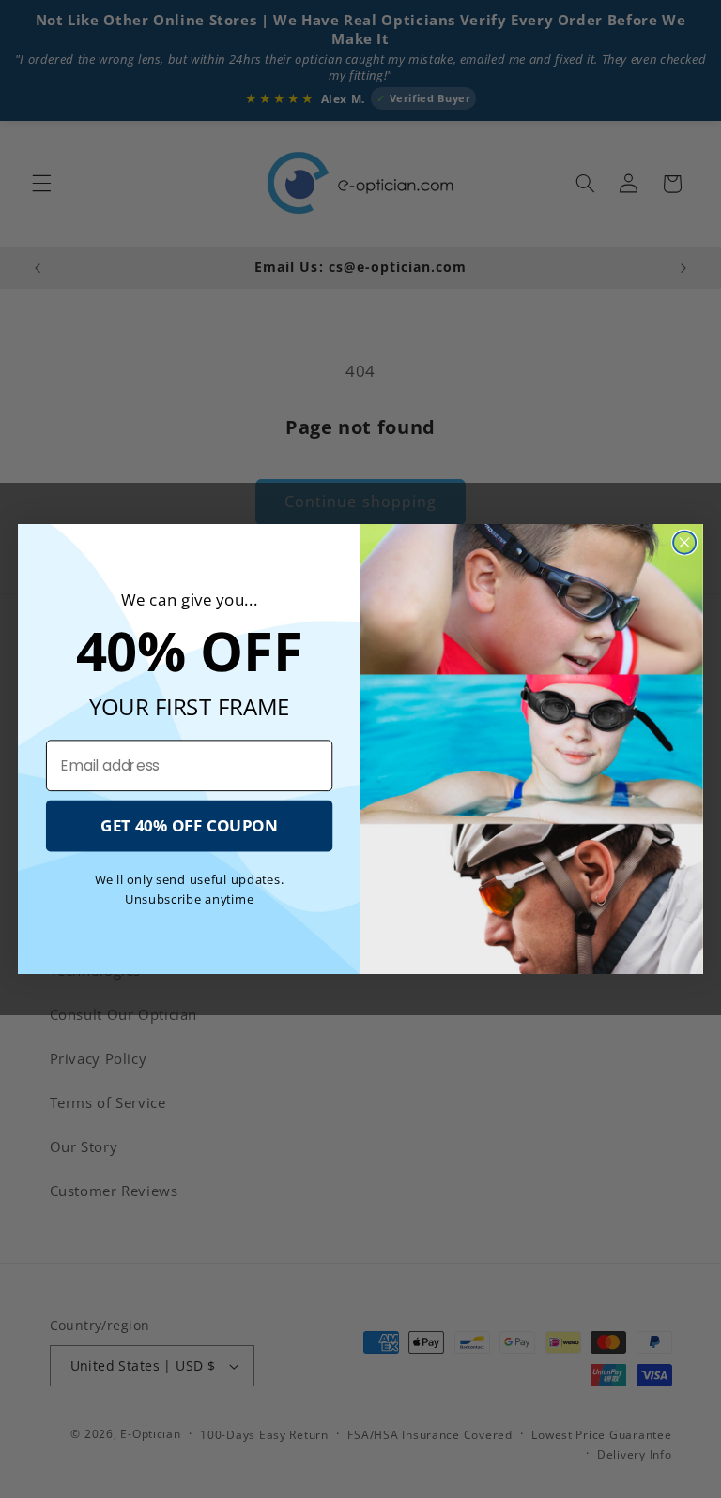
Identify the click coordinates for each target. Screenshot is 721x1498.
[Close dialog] (684, 543)
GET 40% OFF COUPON (189, 825)
